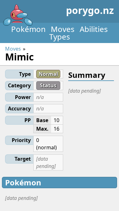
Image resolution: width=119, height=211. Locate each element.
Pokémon (28, 29)
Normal (48, 74)
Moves (63, 29)
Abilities (94, 29)
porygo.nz (90, 10)
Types (59, 36)
